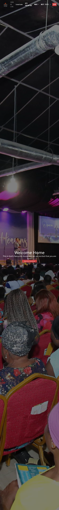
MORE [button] (35, 4)
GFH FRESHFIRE (28, 4)
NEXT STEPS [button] (45, 4)
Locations (19, 4)
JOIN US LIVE (11, 4)
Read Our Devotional (29, 261)
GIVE (54, 4)
